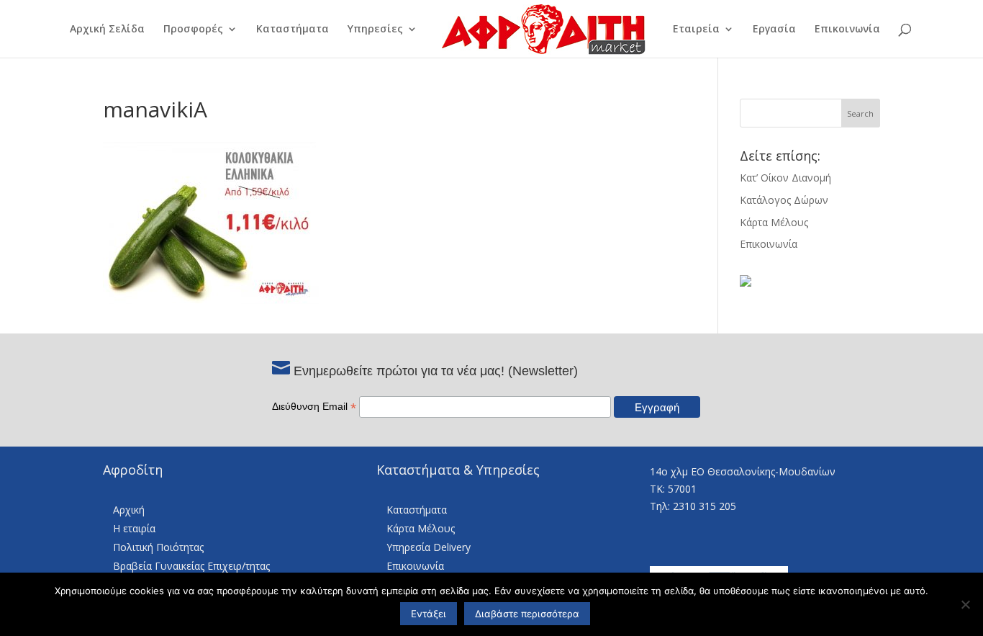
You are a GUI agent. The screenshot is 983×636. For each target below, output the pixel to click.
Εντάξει (428, 613)
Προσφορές (193, 29)
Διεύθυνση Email (314, 406)
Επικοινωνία (847, 29)
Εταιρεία (696, 29)
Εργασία (774, 29)
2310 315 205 (704, 506)
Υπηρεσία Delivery (428, 547)
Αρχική (129, 509)
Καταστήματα (292, 29)
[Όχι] (965, 604)
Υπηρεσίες (375, 29)
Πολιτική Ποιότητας (158, 547)
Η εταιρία (134, 528)
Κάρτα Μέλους (774, 222)
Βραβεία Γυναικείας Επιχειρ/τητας (191, 566)
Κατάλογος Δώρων (784, 200)
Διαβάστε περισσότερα (527, 613)
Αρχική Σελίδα (107, 29)
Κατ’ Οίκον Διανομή (785, 177)
